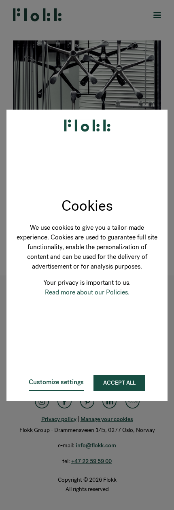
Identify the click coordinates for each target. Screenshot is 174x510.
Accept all (119, 383)
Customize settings (56, 382)
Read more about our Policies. (87, 292)
